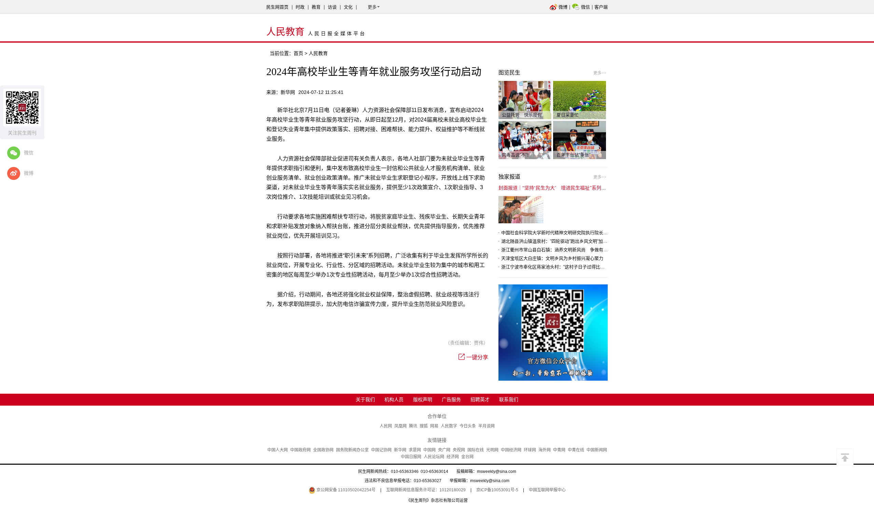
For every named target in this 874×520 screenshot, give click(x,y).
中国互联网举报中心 (547, 490)
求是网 (415, 450)
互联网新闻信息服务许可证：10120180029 (426, 490)
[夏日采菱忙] (579, 99)
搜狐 (424, 426)
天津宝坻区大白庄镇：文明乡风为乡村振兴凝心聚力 (552, 258)
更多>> (599, 73)
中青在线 (576, 450)
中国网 (429, 450)
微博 (563, 7)
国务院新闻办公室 (352, 450)
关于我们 (365, 399)
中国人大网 (277, 450)
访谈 (332, 7)
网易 (434, 426)
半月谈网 (486, 426)
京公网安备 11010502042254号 (345, 490)
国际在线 (475, 450)
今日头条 (468, 426)
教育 (316, 7)
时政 (300, 7)
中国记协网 (381, 450)
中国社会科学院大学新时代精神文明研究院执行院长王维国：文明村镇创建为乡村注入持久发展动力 (598, 232)
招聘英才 (480, 399)
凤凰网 (400, 426)
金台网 (467, 456)
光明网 (492, 450)
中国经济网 (511, 450)
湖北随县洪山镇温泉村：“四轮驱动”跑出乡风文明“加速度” (557, 241)
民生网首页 (277, 7)
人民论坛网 (434, 456)
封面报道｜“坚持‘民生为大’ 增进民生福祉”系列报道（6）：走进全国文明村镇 (580, 188)
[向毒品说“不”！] (524, 139)
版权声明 (422, 399)
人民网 (386, 426)
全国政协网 (323, 450)
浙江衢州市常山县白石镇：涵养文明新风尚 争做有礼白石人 (561, 249)
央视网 (459, 450)
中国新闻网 (597, 450)
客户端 (601, 7)
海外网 (544, 450)
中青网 (559, 450)
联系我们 (508, 399)
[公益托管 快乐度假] (524, 99)
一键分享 (477, 357)
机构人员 (394, 399)
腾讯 (413, 426)
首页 (298, 53)
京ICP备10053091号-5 (497, 490)
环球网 (530, 450)
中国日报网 (411, 456)
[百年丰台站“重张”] (579, 139)
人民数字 (449, 426)
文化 (348, 7)
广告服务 (451, 399)
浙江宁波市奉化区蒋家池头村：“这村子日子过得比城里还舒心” (562, 266)
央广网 (444, 450)
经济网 (453, 456)
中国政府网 (300, 450)
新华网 (400, 450)
